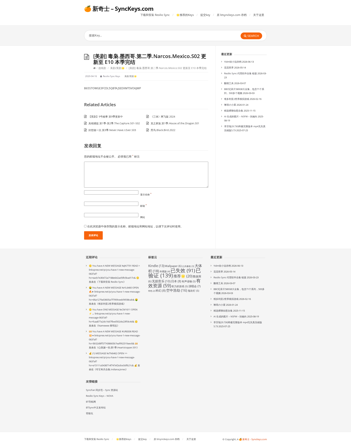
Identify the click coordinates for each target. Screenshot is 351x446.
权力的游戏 (179, 286)
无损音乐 (161, 281)
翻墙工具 (229, 83)
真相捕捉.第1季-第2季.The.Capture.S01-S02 (114, 123)
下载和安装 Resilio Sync (155, 15)
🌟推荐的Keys (185, 15)
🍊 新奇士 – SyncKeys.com (118, 8)
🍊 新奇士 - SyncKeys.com (253, 439)
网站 (142, 217)
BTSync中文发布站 (96, 407)
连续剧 (102, 68)
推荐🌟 (183, 276)
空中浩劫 (176, 290)
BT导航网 (91, 401)
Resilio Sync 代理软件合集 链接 (240, 73)
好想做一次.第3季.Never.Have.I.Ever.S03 (112, 130)
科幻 (161, 291)
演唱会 (194, 286)
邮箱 (143, 205)
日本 (176, 281)
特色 (151, 291)
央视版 (165, 271)
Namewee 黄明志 (107, 325)
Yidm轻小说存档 (232, 61)
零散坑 (89, 413)
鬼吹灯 (193, 290)
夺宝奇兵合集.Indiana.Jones (110, 369)
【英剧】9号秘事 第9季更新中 (105, 116)
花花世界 (229, 67)
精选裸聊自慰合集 (233, 110)
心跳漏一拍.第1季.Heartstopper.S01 (117, 347)
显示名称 (146, 194)
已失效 (183, 270)
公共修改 (188, 266)
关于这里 (258, 15)
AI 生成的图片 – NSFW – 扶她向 (240, 116)
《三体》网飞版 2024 (163, 116)
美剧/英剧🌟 (117, 68)
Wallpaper (173, 266)
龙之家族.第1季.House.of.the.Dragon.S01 (175, 123)
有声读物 (189, 281)
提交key (205, 15)
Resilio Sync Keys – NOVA (99, 395)
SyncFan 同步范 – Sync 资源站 (102, 390)
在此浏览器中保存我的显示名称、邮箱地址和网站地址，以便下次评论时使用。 (135, 226)
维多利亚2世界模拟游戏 (236, 99)
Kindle (156, 266)
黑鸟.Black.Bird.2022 (163, 130)
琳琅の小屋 (230, 104)
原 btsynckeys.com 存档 (232, 15)
